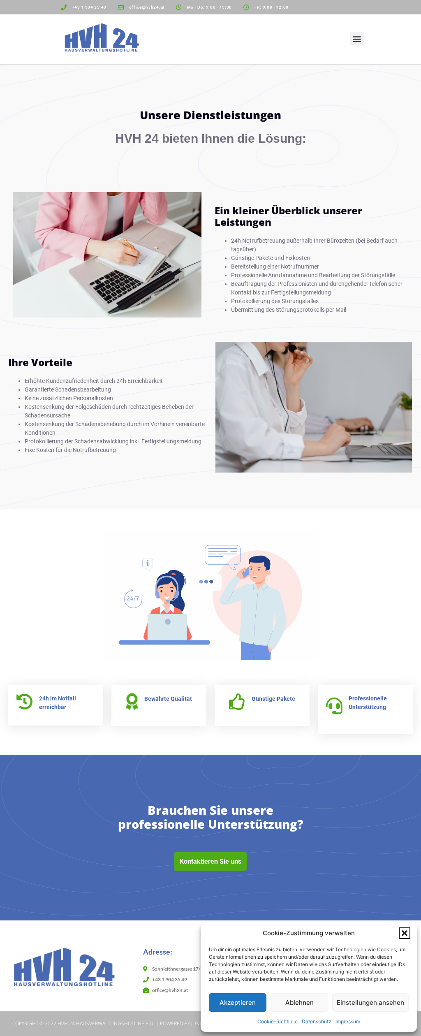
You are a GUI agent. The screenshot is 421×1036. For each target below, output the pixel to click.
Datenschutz (316, 1021)
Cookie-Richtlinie (277, 1021)
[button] (404, 933)
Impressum (347, 1021)
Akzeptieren (238, 1002)
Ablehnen (299, 1002)
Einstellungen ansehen (370, 1002)
